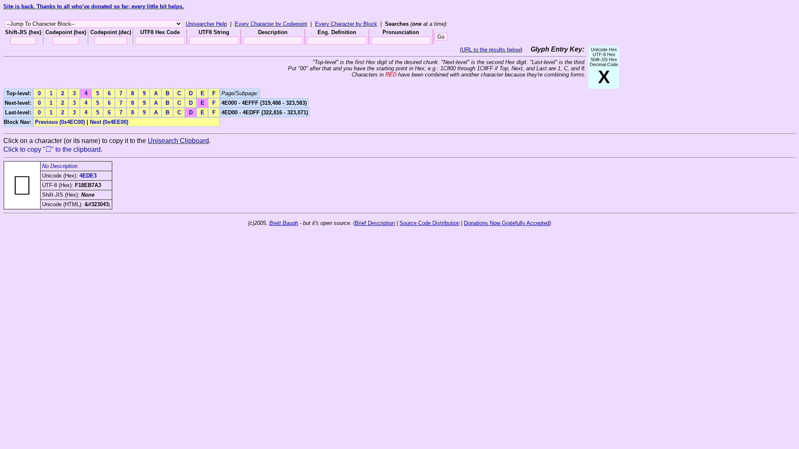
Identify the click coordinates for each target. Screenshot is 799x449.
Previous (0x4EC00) (60, 122)
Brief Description (375, 223)
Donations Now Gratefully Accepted (506, 223)
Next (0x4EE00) (109, 122)
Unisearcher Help (206, 24)
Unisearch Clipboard (178, 140)
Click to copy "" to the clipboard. (52, 149)
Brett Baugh (283, 223)
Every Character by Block (346, 24)
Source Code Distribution (429, 223)
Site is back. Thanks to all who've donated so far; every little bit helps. (93, 6)
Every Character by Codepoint (271, 24)
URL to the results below (491, 50)
